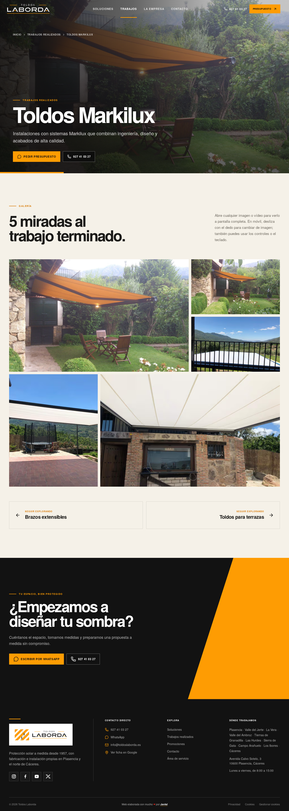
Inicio (17, 34)
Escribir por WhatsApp (40, 659)
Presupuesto (262, 8)
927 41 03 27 (82, 156)
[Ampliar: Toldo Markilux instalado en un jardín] (235, 286)
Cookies (250, 804)
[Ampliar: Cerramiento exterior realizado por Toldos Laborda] (99, 315)
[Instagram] (13, 776)
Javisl (164, 804)
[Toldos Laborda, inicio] (28, 9)
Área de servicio (178, 758)
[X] (48, 776)
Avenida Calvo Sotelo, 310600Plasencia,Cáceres (246, 760)
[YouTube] (36, 776)
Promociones (176, 744)
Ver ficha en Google (124, 752)
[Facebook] (25, 776)
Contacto (179, 9)
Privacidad (234, 804)
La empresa (154, 9)
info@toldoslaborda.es (126, 745)
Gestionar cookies (269, 804)
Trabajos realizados (44, 34)
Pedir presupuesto (39, 156)
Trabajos (128, 9)
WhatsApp (117, 737)
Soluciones (103, 9)
